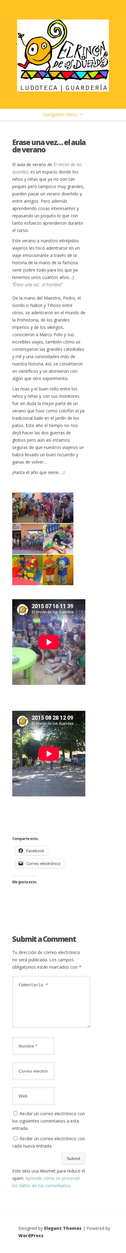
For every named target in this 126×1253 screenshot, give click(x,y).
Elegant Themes (63, 1228)
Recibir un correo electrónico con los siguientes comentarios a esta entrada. (48, 1121)
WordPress (30, 1235)
